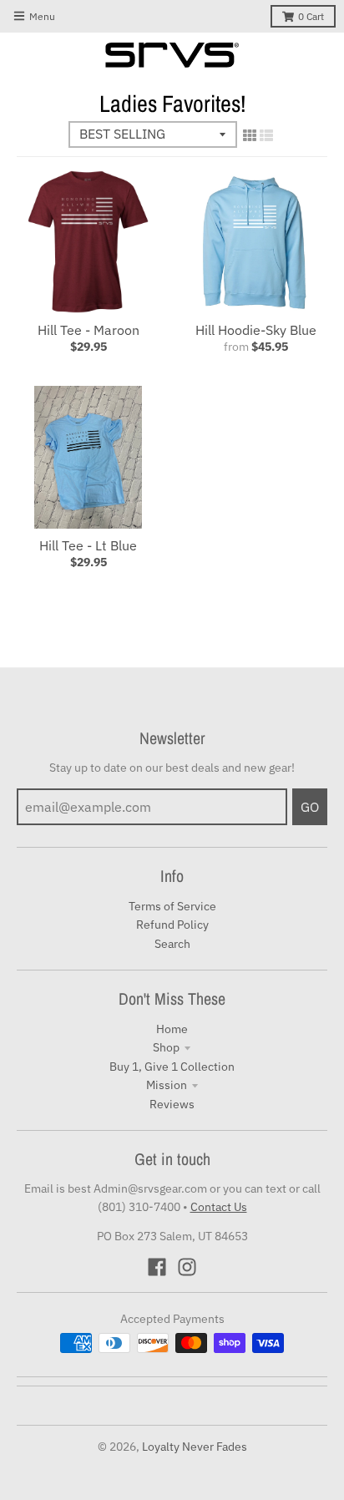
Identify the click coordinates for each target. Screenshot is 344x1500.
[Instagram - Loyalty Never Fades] (187, 1267)
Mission (166, 1084)
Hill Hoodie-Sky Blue (255, 330)
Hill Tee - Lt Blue (88, 545)
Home (172, 1028)
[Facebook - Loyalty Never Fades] (157, 1267)
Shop (166, 1047)
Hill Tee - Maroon (88, 330)
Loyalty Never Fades (194, 1446)
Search (172, 943)
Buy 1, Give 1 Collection (172, 1066)
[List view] (266, 135)
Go (310, 806)
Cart (311, 16)
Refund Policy (172, 924)
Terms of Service (172, 906)
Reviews (172, 1104)
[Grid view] (249, 135)
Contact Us (218, 1206)
